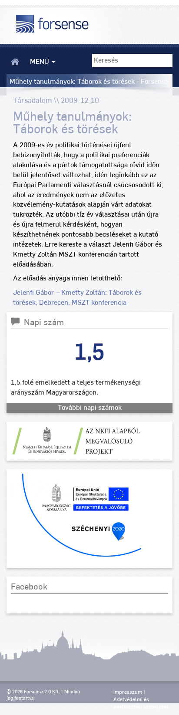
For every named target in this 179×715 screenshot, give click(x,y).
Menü (40, 61)
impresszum (127, 692)
